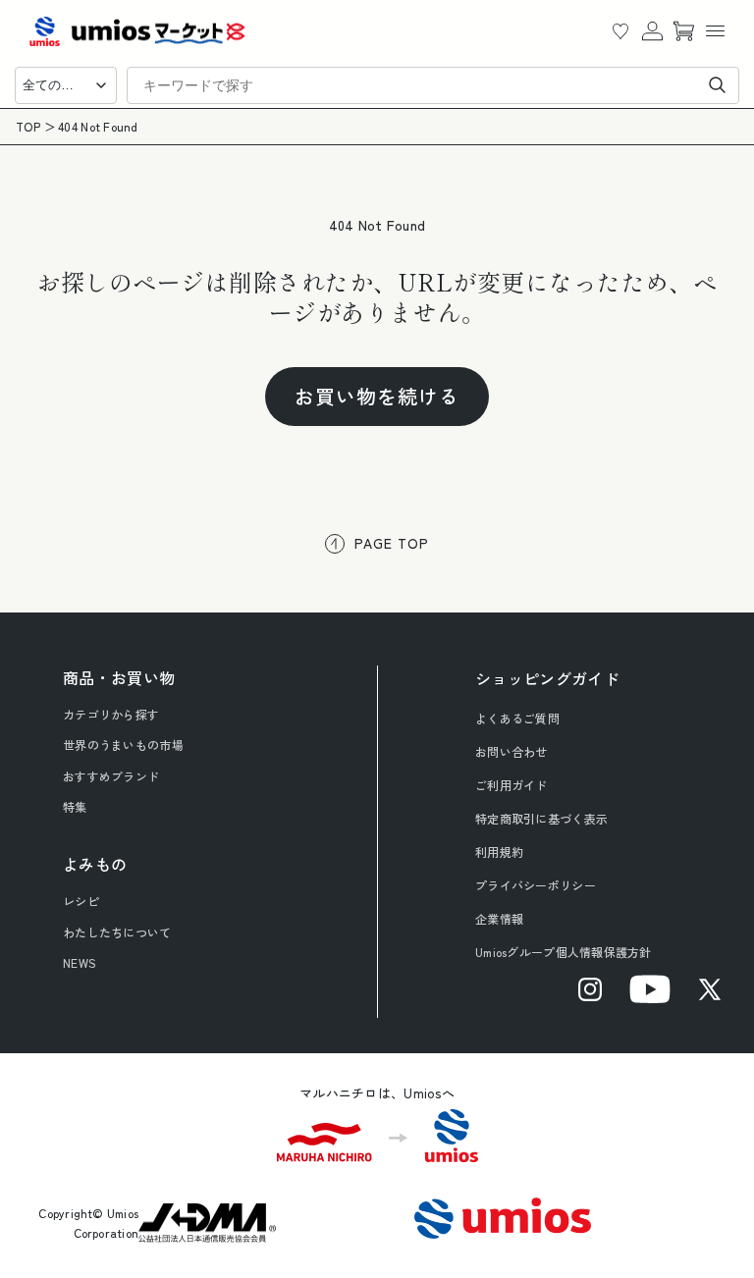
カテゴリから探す (111, 714)
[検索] (717, 85)
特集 (75, 806)
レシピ (81, 900)
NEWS (79, 962)
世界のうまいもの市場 (123, 744)
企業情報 (499, 918)
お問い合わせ (511, 751)
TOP (28, 127)
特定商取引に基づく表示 (541, 818)
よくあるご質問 (517, 718)
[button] (714, 31)
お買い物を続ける (377, 396)
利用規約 (499, 851)
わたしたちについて (117, 932)
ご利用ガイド (511, 784)
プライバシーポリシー (535, 885)
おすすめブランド (111, 776)
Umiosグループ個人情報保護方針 (563, 951)
